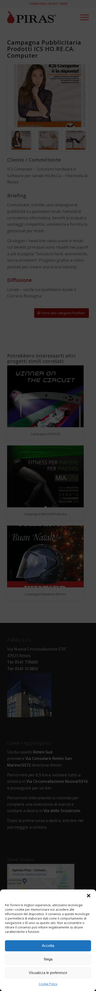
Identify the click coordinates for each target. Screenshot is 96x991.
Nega (48, 959)
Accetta (48, 945)
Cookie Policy (48, 984)
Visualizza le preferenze (48, 973)
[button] (88, 895)
